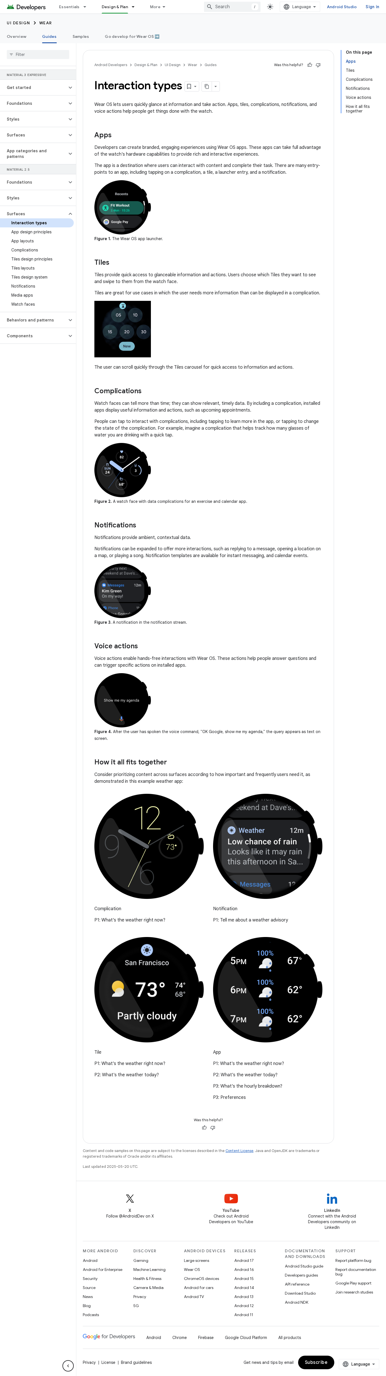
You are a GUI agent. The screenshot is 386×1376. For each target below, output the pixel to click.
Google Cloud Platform (246, 1337)
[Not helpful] (318, 65)
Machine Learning (149, 1269)
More (155, 6)
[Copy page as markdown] (207, 86)
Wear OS (192, 1269)
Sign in (372, 6)
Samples (81, 36)
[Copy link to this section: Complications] (147, 391)
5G (136, 1305)
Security (90, 1278)
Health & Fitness (147, 1278)
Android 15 (244, 1278)
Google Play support (353, 1283)
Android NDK (296, 1302)
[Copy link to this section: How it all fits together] (172, 762)
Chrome (179, 1337)
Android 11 (243, 1314)
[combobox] (232, 7)
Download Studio (300, 1293)
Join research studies (354, 1292)
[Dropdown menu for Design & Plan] (135, 7)
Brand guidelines (136, 1362)
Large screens (196, 1260)
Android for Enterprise (102, 1269)
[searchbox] (38, 54)
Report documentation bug (355, 1272)
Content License (239, 1150)
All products (289, 1337)
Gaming (140, 1260)
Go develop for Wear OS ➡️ (132, 36)
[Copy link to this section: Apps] (117, 135)
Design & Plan (115, 6)
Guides (49, 36)
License (108, 1362)
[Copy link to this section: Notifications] (142, 525)
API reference (297, 1284)
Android (90, 1260)
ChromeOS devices (201, 1278)
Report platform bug (353, 1260)
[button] (33, 87)
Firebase (206, 1337)
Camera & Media (148, 1287)
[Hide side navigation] (68, 1365)
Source (89, 1287)
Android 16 (244, 1269)
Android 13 (243, 1296)
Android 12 (244, 1305)
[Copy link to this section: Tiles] (115, 263)
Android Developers (110, 64)
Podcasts (91, 1314)
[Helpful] (309, 65)
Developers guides (301, 1275)
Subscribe (316, 1362)
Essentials (69, 6)
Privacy (139, 1296)
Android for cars (198, 1287)
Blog (87, 1305)
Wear (45, 22)
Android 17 (244, 1260)
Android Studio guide (304, 1266)
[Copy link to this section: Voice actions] (143, 646)
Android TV (194, 1296)
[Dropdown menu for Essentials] (87, 7)
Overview (16, 36)
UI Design (18, 22)
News (88, 1296)
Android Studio (342, 6)
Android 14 (244, 1287)
